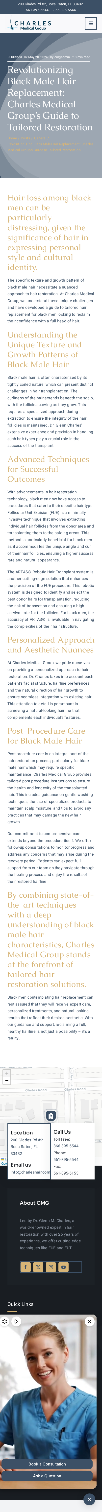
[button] (51, 1116)
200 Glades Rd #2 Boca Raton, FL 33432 (27, 1147)
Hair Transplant (61, 572)
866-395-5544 (64, 10)
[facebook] (26, 1267)
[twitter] (38, 1267)
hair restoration (63, 492)
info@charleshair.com (30, 1172)
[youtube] (63, 1267)
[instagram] (51, 1267)
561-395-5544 (37, 10)
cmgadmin (62, 57)
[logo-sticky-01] (28, 17)
